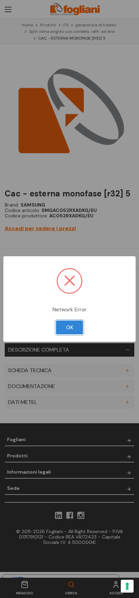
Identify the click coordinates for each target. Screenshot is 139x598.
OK (69, 327)
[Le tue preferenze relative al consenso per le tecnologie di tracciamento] (127, 586)
